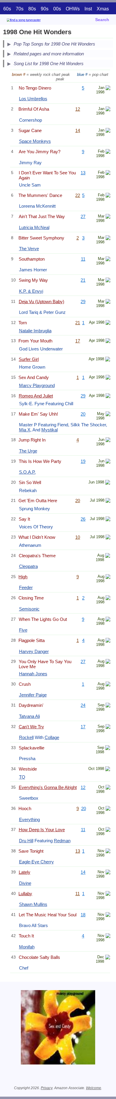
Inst (88, 8)
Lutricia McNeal (34, 227)
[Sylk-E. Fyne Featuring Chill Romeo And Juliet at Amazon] (108, 396)
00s (57, 8)
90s (44, 8)
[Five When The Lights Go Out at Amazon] (108, 619)
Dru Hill (26, 840)
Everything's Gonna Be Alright (48, 787)
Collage (52, 737)
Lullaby (25, 893)
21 (83, 280)
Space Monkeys (35, 141)
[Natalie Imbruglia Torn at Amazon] (108, 323)
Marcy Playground (37, 385)
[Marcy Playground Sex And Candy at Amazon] (108, 378)
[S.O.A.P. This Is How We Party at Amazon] (108, 461)
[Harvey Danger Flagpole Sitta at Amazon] (108, 641)
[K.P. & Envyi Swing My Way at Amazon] (108, 280)
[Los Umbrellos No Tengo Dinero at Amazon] (108, 88)
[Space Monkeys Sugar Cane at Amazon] (108, 131)
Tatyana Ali (29, 716)
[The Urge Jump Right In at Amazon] (108, 440)
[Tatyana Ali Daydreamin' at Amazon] (108, 705)
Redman (62, 840)
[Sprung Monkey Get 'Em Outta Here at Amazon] (108, 501)
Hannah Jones (33, 673)
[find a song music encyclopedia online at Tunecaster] (32, 21)
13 (83, 172)
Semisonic (29, 608)
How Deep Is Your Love (42, 829)
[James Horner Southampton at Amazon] (108, 259)
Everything (29, 819)
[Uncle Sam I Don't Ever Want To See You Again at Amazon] (108, 173)
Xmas (103, 8)
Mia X (24, 429)
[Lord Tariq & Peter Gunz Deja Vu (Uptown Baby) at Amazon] (108, 302)
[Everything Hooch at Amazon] (108, 809)
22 (77, 195)
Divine (25, 883)
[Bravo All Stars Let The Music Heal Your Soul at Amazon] (108, 915)
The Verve (29, 248)
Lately (24, 872)
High (22, 576)
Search (102, 19)
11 (83, 259)
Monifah (27, 946)
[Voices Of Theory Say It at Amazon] (108, 519)
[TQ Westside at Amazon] (107, 769)
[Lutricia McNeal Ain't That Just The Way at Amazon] (108, 217)
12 (77, 109)
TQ (22, 776)
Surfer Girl (29, 359)
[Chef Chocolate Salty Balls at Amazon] (107, 957)
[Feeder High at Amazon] (108, 577)
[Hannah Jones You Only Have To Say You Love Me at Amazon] (108, 662)
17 (77, 340)
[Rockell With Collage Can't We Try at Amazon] (108, 727)
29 (83, 301)
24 (83, 705)
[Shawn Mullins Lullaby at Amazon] (108, 894)
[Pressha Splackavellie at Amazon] (107, 748)
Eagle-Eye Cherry (36, 861)
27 (83, 216)
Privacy (46, 1088)
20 (83, 414)
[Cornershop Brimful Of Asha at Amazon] (108, 109)
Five (23, 630)
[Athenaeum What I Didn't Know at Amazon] (108, 537)
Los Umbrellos (33, 98)
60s (7, 8)
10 (77, 537)
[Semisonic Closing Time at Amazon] (108, 598)
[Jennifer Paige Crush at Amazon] (108, 684)
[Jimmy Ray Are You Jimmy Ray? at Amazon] (108, 152)
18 (83, 914)
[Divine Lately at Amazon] (108, 872)
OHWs (73, 8)
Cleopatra (28, 566)
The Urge (28, 450)
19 (83, 461)
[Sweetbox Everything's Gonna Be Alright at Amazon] (108, 787)
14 (77, 130)
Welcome (93, 1088)
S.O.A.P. (27, 472)
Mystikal (49, 429)
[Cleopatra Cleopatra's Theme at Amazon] (107, 556)
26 (83, 519)
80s (32, 8)
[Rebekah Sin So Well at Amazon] (107, 483)
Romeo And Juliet (36, 395)
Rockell (26, 737)
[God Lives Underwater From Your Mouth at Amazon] (108, 341)
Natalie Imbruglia (35, 330)
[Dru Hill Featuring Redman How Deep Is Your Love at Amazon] (108, 830)
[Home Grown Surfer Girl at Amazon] (107, 359)
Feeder (26, 587)
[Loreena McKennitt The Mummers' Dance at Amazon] (108, 195)
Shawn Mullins (33, 904)
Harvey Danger (34, 651)
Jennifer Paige (33, 694)
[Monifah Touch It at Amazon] (108, 936)
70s (19, 8)
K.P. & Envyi (31, 291)
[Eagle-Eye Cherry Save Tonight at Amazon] (108, 851)
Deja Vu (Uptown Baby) (41, 301)
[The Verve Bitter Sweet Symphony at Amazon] (108, 238)
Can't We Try (31, 726)
